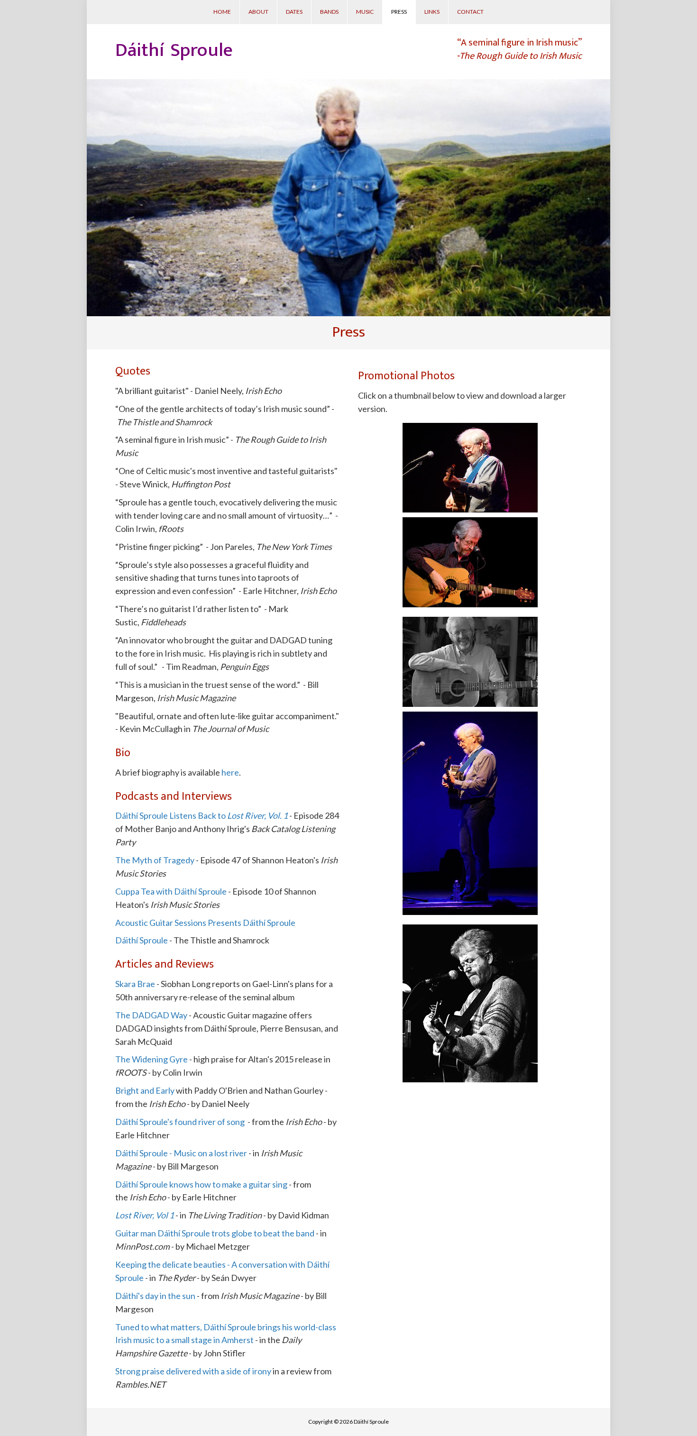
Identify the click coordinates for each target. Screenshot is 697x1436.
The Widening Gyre (151, 1059)
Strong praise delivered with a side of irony (193, 1371)
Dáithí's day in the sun (155, 1295)
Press (399, 11)
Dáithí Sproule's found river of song (180, 1121)
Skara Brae (135, 984)
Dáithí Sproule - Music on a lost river (181, 1153)
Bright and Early (144, 1090)
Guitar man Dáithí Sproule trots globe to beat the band (214, 1233)
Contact (470, 11)
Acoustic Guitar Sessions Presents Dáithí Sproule (205, 922)
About (258, 11)
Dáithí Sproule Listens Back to (201, 815)
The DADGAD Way (151, 1015)
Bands (329, 11)
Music (365, 11)
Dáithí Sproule (141, 940)
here (230, 772)
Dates (294, 11)
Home (222, 11)
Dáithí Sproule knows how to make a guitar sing (201, 1184)
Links (432, 11)
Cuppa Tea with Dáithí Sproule (171, 891)
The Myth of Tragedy (154, 860)
